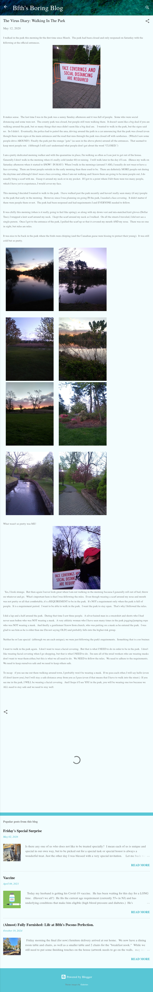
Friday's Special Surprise (22, 830)
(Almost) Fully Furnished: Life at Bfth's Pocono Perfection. (48, 924)
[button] (147, 22)
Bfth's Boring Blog (38, 7)
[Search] (147, 8)
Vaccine (9, 877)
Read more (140, 865)
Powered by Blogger (79, 977)
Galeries (84, 984)
